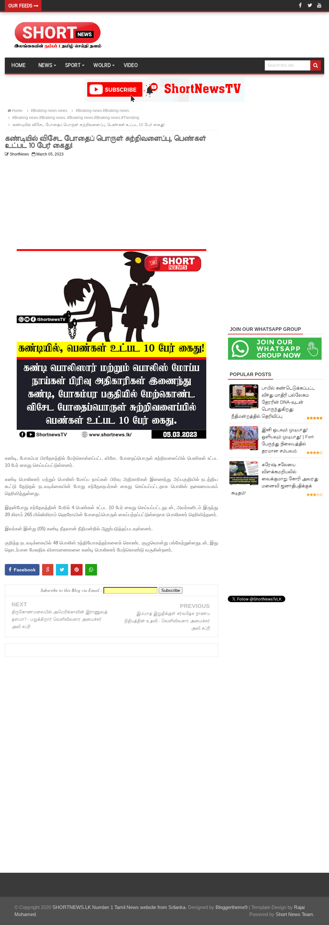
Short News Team (294, 914)
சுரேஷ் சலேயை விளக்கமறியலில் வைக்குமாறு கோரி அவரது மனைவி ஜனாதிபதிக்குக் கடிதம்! (274, 478)
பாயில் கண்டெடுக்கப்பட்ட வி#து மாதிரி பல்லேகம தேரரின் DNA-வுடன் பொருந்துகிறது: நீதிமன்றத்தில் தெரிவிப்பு (273, 402)
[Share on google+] (47, 570)
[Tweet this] (62, 570)
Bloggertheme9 (231, 907)
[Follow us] (310, 5)
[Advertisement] (111, 204)
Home (18, 65)
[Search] (315, 65)
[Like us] (300, 5)
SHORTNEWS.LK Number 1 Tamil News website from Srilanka (118, 907)
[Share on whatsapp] (91, 570)
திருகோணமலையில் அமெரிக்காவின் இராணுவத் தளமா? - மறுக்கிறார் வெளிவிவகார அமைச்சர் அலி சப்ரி (59, 619)
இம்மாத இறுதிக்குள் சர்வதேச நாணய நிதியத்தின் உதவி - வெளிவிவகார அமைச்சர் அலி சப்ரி (167, 621)
